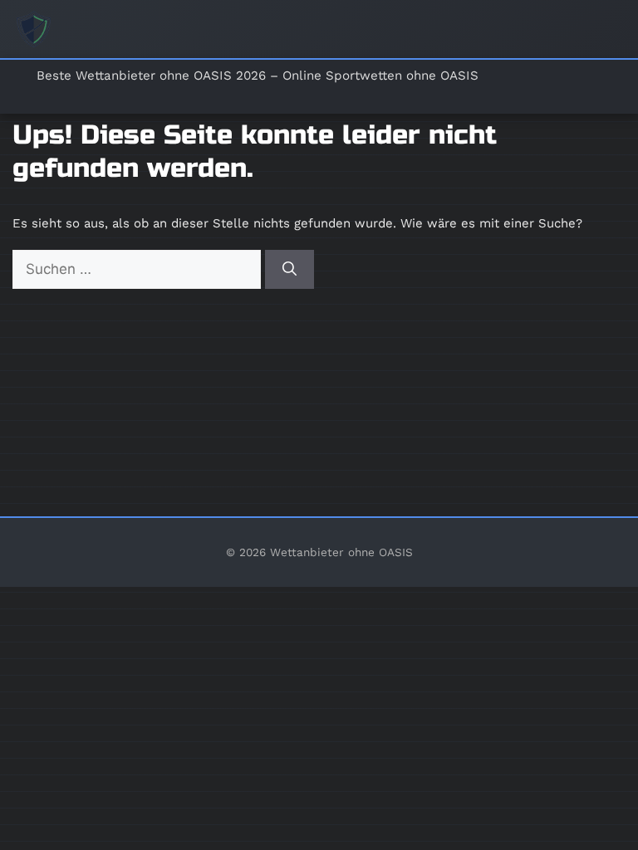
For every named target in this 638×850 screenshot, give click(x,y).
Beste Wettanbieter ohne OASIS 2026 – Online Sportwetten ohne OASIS (257, 75)
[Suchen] (289, 270)
